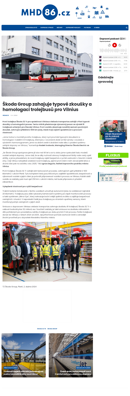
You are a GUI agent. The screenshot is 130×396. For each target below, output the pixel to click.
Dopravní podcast (73, 28)
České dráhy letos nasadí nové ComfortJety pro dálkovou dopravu (73, 372)
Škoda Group (52, 329)
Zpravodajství (31, 28)
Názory (59, 28)
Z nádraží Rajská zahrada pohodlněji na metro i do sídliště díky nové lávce (23, 372)
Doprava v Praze (47, 28)
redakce (6, 115)
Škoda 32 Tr (41, 329)
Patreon (87, 28)
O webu (97, 28)
